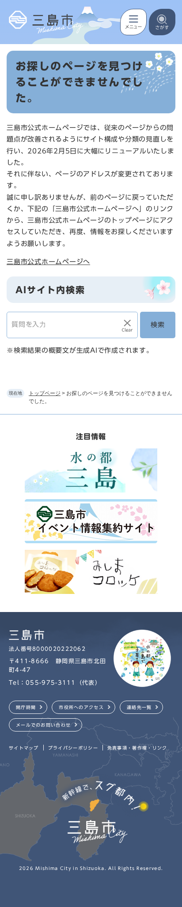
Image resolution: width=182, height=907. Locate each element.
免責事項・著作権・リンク (137, 748)
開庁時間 (26, 707)
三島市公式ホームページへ (48, 261)
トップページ (45, 393)
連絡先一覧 (139, 707)
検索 (158, 324)
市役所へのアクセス (81, 707)
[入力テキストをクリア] (127, 325)
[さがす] (162, 22)
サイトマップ (24, 748)
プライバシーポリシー (73, 748)
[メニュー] (133, 22)
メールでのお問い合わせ (43, 725)
